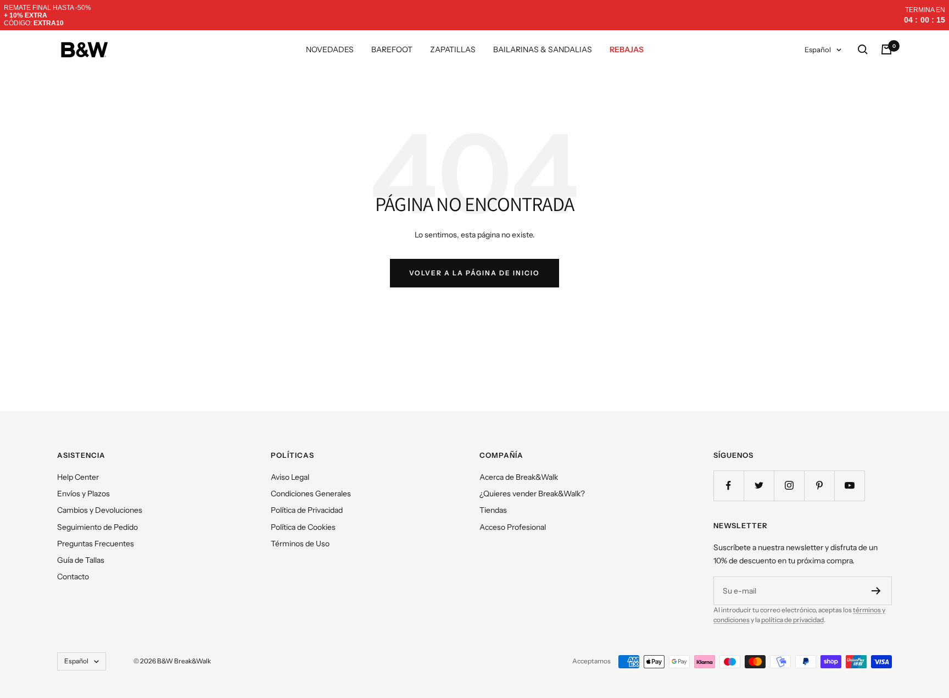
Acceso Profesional (512, 527)
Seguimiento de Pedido (97, 527)
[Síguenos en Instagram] (789, 485)
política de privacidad (792, 620)
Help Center (78, 477)
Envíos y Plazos (83, 493)
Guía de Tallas (80, 560)
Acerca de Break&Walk (518, 477)
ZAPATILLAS (453, 49)
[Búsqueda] (863, 49)
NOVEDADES (330, 49)
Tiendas (493, 510)
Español (818, 49)
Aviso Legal (290, 477)
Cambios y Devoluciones (99, 510)
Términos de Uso (300, 544)
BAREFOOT (391, 49)
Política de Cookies (303, 527)
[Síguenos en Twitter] (759, 485)
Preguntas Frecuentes (95, 544)
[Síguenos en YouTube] (849, 485)
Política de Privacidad (307, 510)
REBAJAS (627, 49)
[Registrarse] (876, 591)
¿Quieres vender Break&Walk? (532, 493)
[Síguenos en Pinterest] (819, 485)
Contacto (73, 576)
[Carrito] (886, 49)
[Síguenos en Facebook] (728, 485)
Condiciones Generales (311, 493)
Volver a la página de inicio (474, 273)
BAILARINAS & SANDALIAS (542, 49)
